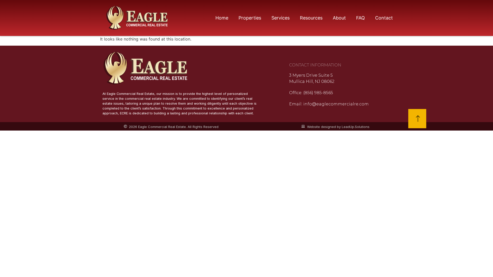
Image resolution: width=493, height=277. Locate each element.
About (339, 18)
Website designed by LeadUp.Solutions (338, 127)
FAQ (360, 18)
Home (221, 18)
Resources (311, 18)
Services (280, 18)
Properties (250, 18)
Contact (384, 18)
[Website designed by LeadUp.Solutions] (303, 126)
